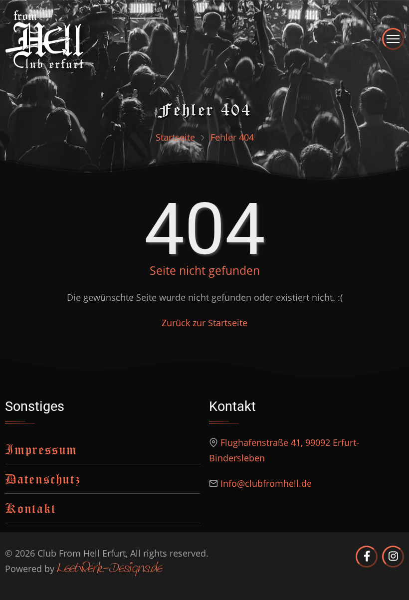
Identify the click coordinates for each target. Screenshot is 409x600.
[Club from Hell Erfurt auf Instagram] (393, 557)
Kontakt (30, 508)
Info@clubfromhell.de (266, 483)
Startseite (175, 137)
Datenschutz (43, 478)
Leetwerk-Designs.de (109, 569)
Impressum (41, 449)
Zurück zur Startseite (204, 323)
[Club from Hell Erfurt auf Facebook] (367, 557)
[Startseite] (44, 38)
